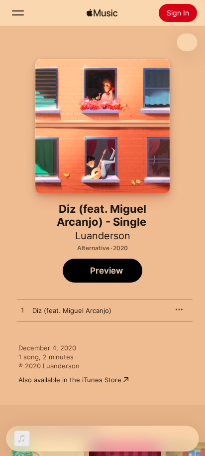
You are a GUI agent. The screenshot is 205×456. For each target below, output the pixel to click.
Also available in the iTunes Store (69, 380)
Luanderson (102, 236)
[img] (102, 12)
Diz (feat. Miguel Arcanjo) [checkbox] (71, 310)
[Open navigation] (18, 13)
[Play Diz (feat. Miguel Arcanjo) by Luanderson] (22, 310)
